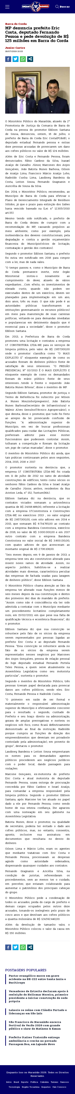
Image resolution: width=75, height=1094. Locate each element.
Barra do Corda (16, 24)
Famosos (64, 1082)
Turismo (54, 1082)
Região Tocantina (30, 1087)
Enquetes (46, 1087)
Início (9, 1082)
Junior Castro (15, 48)
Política (34, 1082)
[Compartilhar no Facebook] (8, 59)
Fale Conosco (59, 1087)
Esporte (24, 1082)
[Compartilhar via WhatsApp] (23, 59)
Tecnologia (14, 1087)
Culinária (44, 1082)
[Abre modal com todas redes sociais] (30, 59)
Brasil (16, 1082)
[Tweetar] (15, 59)
